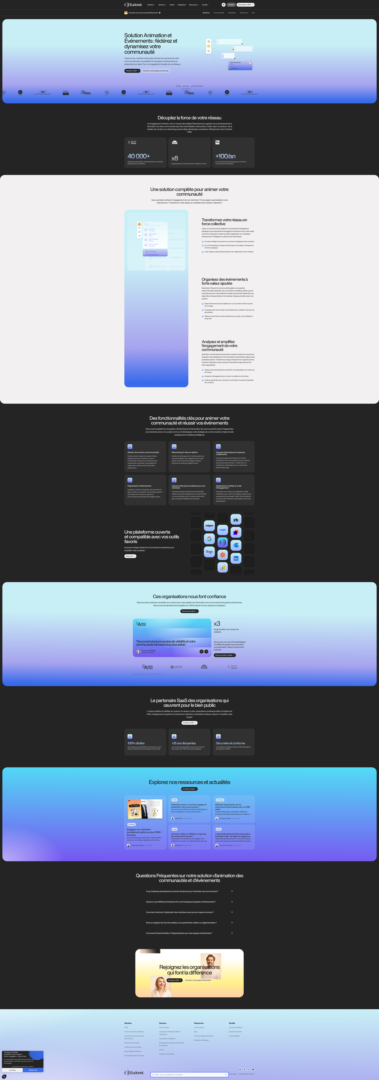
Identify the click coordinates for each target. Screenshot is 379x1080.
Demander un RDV (244, 4)
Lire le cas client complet (223, 655)
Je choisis (12, 1070)
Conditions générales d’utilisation (246, 1074)
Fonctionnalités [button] (219, 13)
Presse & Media (234, 1036)
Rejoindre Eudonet (235, 1031)
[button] (4, 1076)
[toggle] (232, 891)
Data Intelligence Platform (133, 1051)
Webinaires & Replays (201, 1040)
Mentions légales (232, 1074)
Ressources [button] (244, 13)
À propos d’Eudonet (235, 1027)
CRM (126, 1027)
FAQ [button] (253, 13)
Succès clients (199, 1027)
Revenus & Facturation (132, 1043)
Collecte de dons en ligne (132, 1047)
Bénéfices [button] (206, 13)
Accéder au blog (188, 789)
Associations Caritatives (167, 1038)
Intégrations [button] (232, 13)
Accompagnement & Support (134, 1055)
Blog (195, 1031)
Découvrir (129, 556)
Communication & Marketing (134, 1031)
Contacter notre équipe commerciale (155, 71)
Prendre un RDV (131, 71)
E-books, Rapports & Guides (203, 1036)
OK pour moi (33, 1070)
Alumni (161, 1050)
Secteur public (164, 1027)
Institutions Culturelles (166, 1054)
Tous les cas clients (188, 611)
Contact (231, 4)
